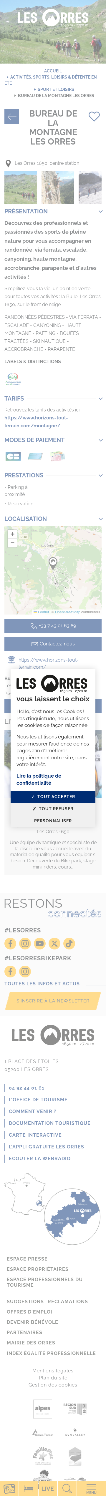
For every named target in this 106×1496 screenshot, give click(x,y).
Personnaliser (53, 820)
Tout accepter (55, 797)
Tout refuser (55, 809)
